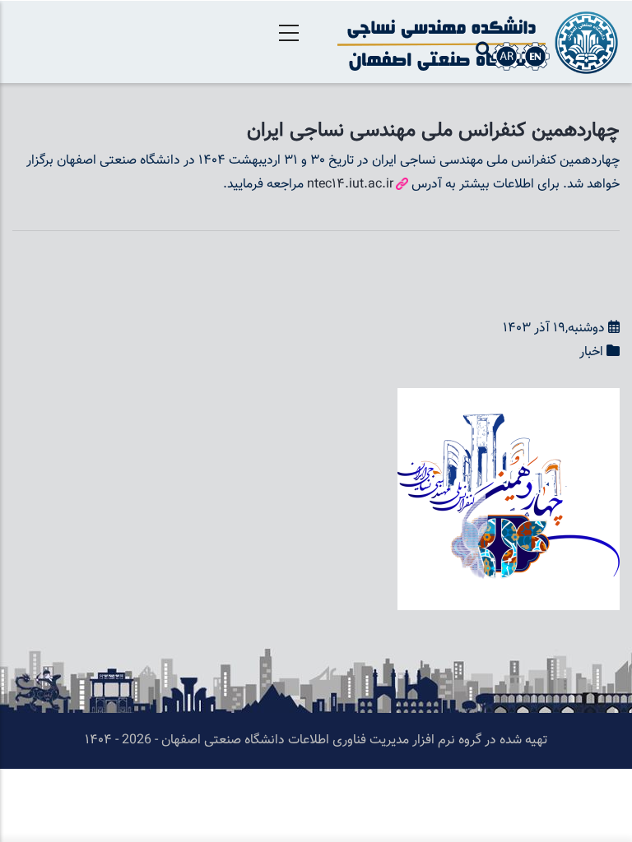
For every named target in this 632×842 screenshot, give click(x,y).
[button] (508, 399)
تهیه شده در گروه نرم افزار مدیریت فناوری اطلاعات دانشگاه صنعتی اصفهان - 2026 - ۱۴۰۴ (316, 740)
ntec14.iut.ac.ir (350, 184)
